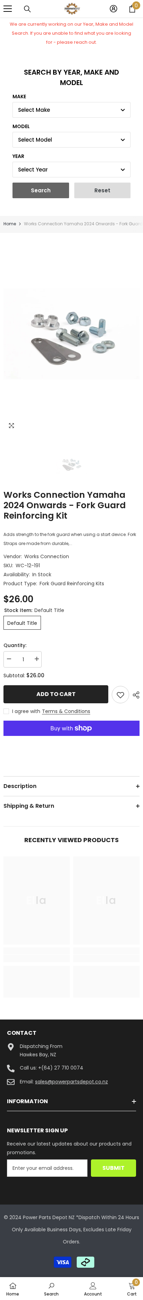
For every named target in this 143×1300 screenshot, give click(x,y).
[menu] (7, 9)
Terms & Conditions (66, 711)
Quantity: (14, 645)
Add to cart (54, 694)
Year (18, 156)
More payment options (71, 740)
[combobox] (71, 110)
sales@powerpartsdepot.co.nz (71, 1081)
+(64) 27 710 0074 (60, 1067)
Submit (113, 1168)
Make (19, 96)
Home (9, 224)
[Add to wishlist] (120, 694)
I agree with (26, 711)
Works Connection (46, 556)
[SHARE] (134, 695)
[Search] (27, 9)
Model (21, 126)
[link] (36, 958)
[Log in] (113, 8)
